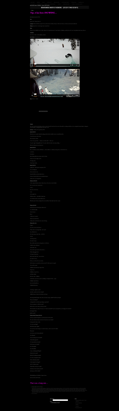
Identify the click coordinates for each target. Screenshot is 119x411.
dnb (36, 390)
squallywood (67, 391)
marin (76, 390)
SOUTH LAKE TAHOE (65, 2)
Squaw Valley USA (41, 389)
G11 (47, 390)
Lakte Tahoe (67, 390)
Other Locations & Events (35, 389)
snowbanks (59, 391)
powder (47, 391)
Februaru (45, 390)
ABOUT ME (32, 2)
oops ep (40, 391)
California (66, 389)
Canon (69, 389)
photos (42, 391)
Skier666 (55, 391)
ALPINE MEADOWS (66, 4)
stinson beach (76, 391)
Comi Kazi (76, 389)
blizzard (60, 389)
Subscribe (77, 404)
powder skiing (50, 391)
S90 (52, 391)
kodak (65, 390)
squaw (70, 391)
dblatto (34, 390)
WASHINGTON (81, 2)
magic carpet (73, 390)
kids (55, 390)
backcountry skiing (51, 389)
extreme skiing (41, 390)
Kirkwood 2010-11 (34, 388)
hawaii (49, 390)
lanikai (71, 390)
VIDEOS (43, 2)
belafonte (55, 389)
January (54, 390)
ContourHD (82, 389)
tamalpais (83, 391)
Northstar (37, 391)
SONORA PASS (73, 2)
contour (80, 389)
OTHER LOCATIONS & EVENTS (77, 4)
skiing (57, 391)
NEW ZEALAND (56, 2)
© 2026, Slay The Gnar (79, 407)
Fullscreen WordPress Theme (80, 400)
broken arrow (63, 389)
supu (81, 391)
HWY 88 (51, 390)
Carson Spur (71, 389)
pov (43, 391)
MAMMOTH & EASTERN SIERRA (50, 4)
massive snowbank (80, 390)
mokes (83, 390)
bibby (57, 389)
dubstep (38, 390)
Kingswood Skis (59, 390)
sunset (79, 391)
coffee (74, 389)
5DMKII (47, 389)
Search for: (51, 400)
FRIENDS (38, 2)
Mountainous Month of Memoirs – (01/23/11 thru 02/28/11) (59, 7)
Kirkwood (62, 390)
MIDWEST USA (39, 4)
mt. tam (34, 391)
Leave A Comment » (34, 393)
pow (45, 391)
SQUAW (59, 4)
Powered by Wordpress (79, 402)
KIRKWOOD (49, 2)
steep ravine (72, 391)
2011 (45, 389)
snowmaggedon (63, 391)
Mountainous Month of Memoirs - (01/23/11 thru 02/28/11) (45, 388)
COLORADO (33, 4)
